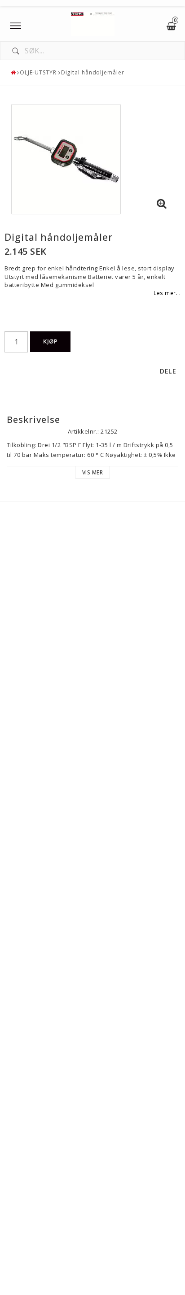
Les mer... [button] (167, 292)
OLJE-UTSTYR (38, 72)
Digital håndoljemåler (92, 72)
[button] (161, 204)
